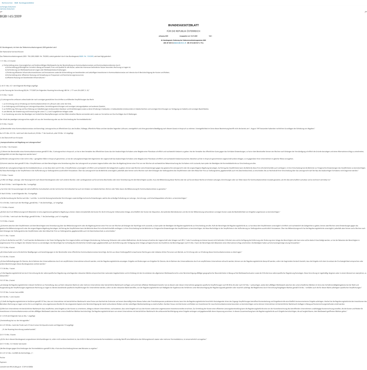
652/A (176, 43)
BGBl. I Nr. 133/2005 (86, 56)
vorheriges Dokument (8, 7)
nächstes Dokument (7, 9)
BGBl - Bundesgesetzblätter (24, 3)
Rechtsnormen (7, 3)
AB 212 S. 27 (182, 43)
